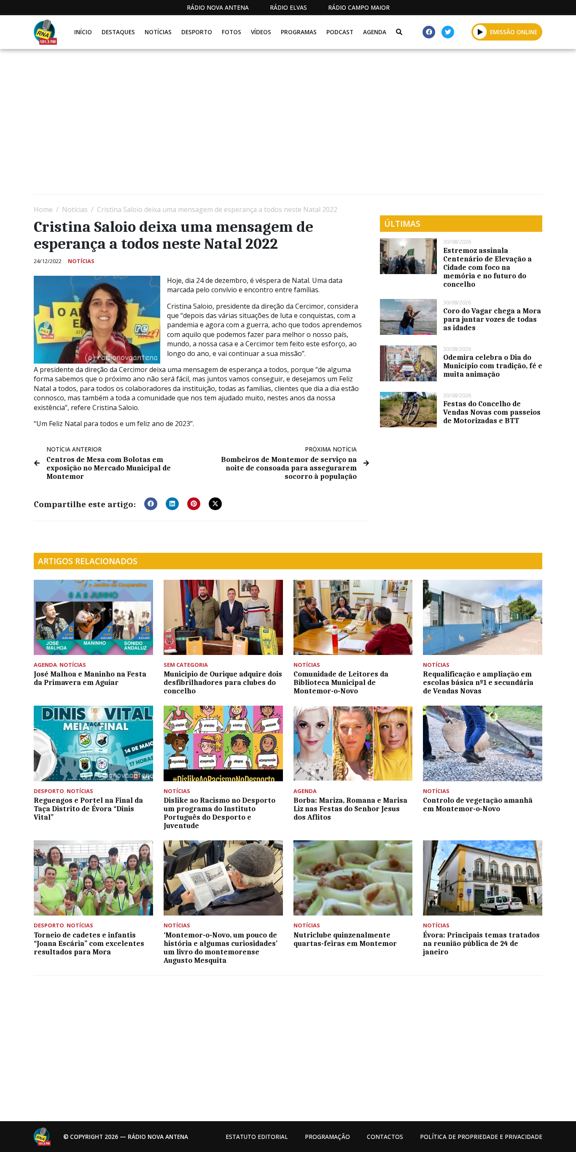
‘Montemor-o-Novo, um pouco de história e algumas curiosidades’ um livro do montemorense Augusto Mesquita (220, 948)
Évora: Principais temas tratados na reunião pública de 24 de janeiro (481, 943)
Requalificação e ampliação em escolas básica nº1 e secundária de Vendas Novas (478, 682)
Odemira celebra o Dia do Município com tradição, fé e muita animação (492, 365)
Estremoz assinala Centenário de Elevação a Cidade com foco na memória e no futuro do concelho (487, 267)
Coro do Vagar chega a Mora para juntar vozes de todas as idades (492, 319)
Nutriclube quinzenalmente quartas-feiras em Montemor (345, 939)
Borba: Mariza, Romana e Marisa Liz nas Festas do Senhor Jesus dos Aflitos (350, 808)
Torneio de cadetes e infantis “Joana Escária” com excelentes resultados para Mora (89, 943)
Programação (327, 1137)
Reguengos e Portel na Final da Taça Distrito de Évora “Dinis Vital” (88, 808)
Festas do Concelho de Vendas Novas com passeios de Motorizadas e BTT (492, 412)
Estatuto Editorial (257, 1137)
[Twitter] (447, 32)
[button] (480, 31)
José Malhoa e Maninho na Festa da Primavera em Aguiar (90, 678)
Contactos (385, 1137)
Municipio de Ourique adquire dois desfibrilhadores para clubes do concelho (223, 682)
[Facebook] (429, 32)
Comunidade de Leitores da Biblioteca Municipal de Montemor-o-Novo (340, 682)
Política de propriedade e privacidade (481, 1137)
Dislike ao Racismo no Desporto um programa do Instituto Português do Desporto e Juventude (219, 813)
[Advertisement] (287, 125)
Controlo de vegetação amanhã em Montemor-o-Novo (478, 804)
